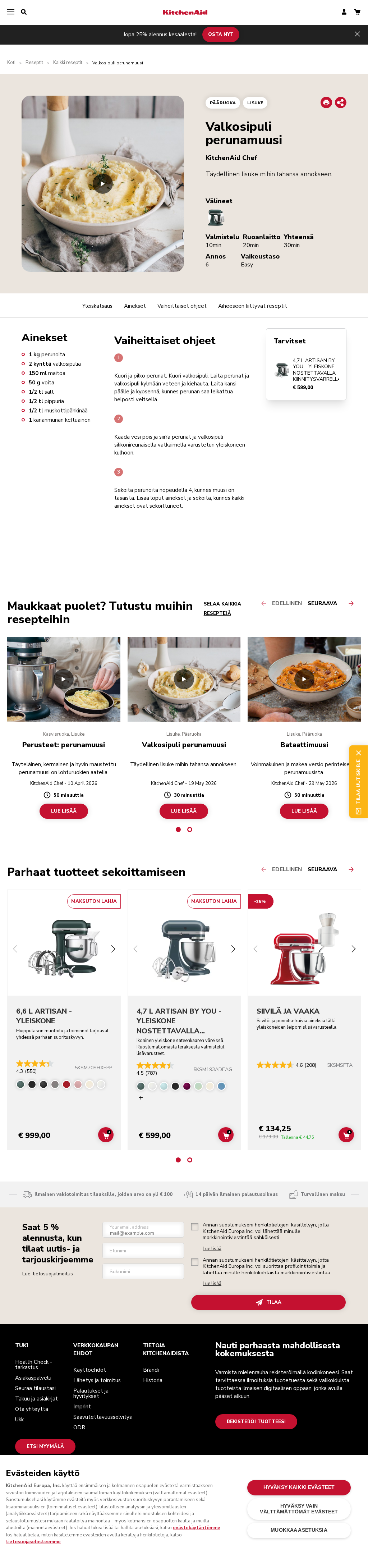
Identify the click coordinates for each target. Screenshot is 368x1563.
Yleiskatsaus (97, 306)
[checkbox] (194, 1226)
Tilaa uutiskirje (358, 781)
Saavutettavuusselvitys (102, 1417)
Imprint (82, 1406)
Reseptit (34, 62)
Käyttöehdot (89, 1370)
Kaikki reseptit (67, 62)
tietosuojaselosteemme (33, 1542)
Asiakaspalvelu (33, 1377)
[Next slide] (113, 949)
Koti (11, 62)
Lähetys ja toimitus (97, 1380)
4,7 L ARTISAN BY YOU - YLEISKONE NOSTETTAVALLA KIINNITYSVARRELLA (317, 370)
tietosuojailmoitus (53, 1273)
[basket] (357, 12)
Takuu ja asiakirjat (36, 1398)
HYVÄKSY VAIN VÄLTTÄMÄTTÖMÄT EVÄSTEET (299, 1508)
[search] (24, 12)
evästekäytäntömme (196, 1528)
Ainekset (135, 306)
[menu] (10, 12)
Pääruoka (223, 103)
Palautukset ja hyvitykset (91, 1393)
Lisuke (255, 103)
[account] (344, 12)
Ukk (19, 1419)
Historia (152, 1380)
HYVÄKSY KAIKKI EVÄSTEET (299, 1487)
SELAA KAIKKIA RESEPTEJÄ (222, 609)
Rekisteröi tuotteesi (256, 1421)
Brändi (151, 1370)
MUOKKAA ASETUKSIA (299, 1530)
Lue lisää (212, 1249)
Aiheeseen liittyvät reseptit (252, 306)
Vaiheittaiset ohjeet (182, 306)
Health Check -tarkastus (33, 1364)
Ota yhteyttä (31, 1409)
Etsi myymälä (45, 1446)
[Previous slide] (15, 949)
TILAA (273, 1302)
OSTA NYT (221, 34)
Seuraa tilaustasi (35, 1388)
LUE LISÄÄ (64, 811)
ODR (79, 1427)
